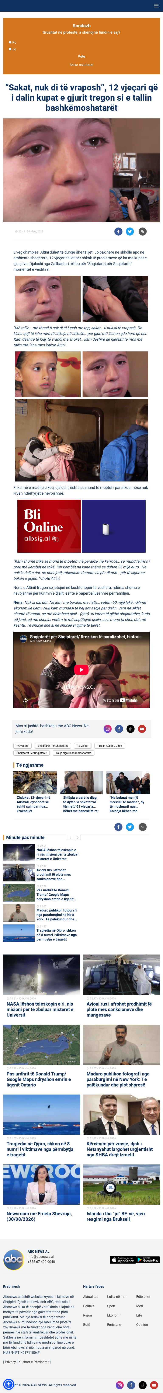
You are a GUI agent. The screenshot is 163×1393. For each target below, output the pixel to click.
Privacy (10, 1362)
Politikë (88, 1306)
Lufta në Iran (116, 1296)
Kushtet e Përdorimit (33, 1362)
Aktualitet (90, 1296)
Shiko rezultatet (81, 65)
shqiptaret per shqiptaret (31, 753)
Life (139, 1315)
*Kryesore (22, 746)
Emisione (114, 1324)
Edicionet (143, 1296)
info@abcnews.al (41, 1256)
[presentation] (71, 838)
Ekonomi (113, 1315)
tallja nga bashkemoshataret (73, 753)
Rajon (87, 1315)
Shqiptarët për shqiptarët (53, 746)
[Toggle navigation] (156, 6)
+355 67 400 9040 (41, 1261)
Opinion (142, 1324)
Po (14, 42)
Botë (86, 1324)
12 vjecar (82, 746)
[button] (8, 1384)
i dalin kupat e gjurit (110, 746)
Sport (111, 1306)
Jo (14, 49)
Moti (139, 1306)
